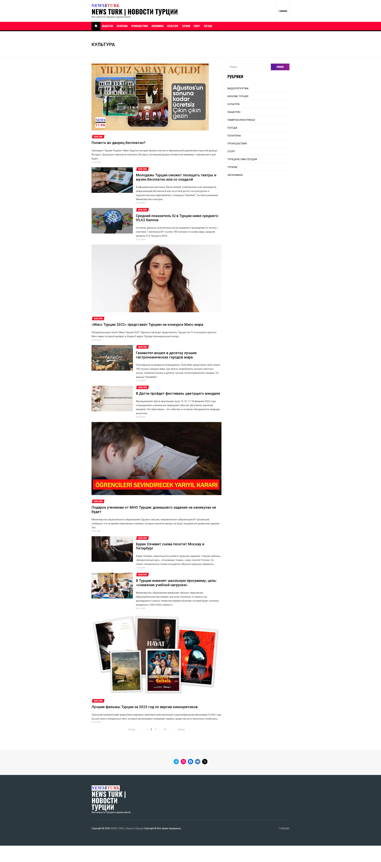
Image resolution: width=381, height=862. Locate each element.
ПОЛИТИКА (122, 26)
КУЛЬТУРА (172, 26)
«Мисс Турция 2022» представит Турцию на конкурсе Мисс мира (147, 324)
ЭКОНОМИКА (157, 26)
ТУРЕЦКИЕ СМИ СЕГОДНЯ (242, 159)
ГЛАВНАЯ (283, 10)
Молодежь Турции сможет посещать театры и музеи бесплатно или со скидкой (176, 177)
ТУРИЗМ (186, 26)
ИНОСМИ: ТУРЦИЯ (237, 96)
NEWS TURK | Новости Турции (135, 11)
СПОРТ (197, 26)
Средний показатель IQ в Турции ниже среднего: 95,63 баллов (177, 218)
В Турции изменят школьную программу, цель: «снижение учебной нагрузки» (176, 583)
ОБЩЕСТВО (107, 26)
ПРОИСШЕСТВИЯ (139, 26)
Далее (181, 729)
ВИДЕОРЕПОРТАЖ (238, 88)
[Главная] (96, 26)
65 (165, 729)
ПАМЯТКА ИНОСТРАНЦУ (241, 120)
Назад (131, 729)
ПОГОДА (208, 26)
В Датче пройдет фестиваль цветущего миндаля (178, 393)
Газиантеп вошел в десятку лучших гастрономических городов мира (166, 355)
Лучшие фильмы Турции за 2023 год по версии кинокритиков (145, 707)
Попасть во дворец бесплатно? (118, 143)
